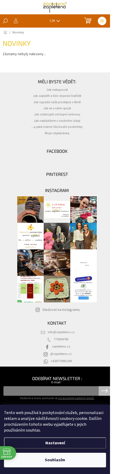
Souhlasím (55, 460)
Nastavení (55, 443)
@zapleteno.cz (61, 353)
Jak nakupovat (57, 89)
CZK (53, 21)
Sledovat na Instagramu (61, 309)
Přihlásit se (105, 391)
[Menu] (102, 21)
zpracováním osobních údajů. (76, 398)
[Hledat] (5, 21)
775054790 (61, 339)
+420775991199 (61, 361)
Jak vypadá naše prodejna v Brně (57, 102)
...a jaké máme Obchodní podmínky (57, 126)
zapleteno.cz (61, 346)
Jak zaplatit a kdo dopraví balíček (57, 95)
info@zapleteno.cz (61, 332)
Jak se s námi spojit (57, 108)
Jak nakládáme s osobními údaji (57, 120)
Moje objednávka (57, 133)
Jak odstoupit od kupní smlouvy (57, 114)
